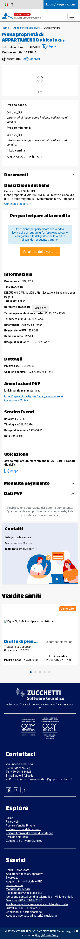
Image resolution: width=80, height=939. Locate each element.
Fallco (9, 818)
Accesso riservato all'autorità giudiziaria (31, 915)
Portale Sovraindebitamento (23, 829)
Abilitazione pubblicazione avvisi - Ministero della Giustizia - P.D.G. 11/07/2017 (37, 906)
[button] (49, 46)
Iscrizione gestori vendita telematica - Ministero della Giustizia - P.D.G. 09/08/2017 (39, 898)
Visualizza (40, 308)
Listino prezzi (14, 885)
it (11, 4)
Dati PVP (13, 493)
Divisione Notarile (17, 837)
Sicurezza (12, 877)
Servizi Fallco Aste (17, 870)
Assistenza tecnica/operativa (24, 874)
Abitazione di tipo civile (26, 27)
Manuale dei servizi (18, 889)
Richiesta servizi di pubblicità (24, 893)
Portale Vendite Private (20, 825)
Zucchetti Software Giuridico (24, 840)
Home (5, 27)
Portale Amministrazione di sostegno (29, 833)
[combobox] (11, 4)
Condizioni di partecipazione (24, 912)
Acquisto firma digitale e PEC (24, 881)
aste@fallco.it (24, 775)
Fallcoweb (12, 821)
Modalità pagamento (27, 483)
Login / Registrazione (61, 4)
